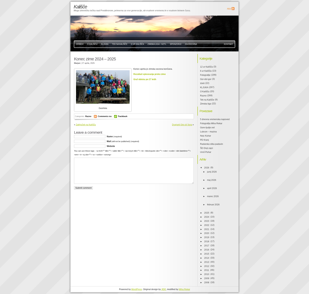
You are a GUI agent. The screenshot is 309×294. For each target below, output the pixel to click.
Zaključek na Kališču (86, 124)
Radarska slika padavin (211, 144)
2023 (206, 221)
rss (229, 8)
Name (114, 136)
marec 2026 (213, 196)
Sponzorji (175, 44)
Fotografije (205, 75)
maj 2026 (211, 180)
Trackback (122, 116)
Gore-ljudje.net (207, 127)
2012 (206, 266)
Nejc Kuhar (205, 136)
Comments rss (105, 116)
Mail (123, 141)
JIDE (163, 289)
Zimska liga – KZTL (157, 44)
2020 (206, 233)
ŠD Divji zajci (206, 148)
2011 (206, 270)
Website (111, 146)
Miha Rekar (184, 289)
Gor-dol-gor (205, 79)
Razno (88, 116)
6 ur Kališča (206, 71)
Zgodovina (191, 44)
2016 (206, 249)
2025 (206, 213)
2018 (206, 241)
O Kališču (92, 44)
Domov (80, 44)
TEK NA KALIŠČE (119, 44)
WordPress (136, 289)
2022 (206, 225)
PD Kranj (204, 140)
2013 (206, 262)
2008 (206, 282)
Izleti (202, 83)
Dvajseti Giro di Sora (182, 124)
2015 (206, 254)
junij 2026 (212, 172)
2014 (206, 258)
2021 (206, 229)
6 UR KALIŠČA (137, 44)
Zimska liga (205, 103)
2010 (206, 274)
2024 (206, 217)
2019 (206, 237)
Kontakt (228, 44)
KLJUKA (104, 44)
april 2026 (212, 188)
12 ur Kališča (206, 67)
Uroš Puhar (205, 152)
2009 (206, 278)
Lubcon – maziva (208, 131)
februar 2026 (213, 204)
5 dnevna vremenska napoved (215, 119)
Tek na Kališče (207, 100)
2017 (206, 245)
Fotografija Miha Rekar (211, 123)
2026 (206, 167)
